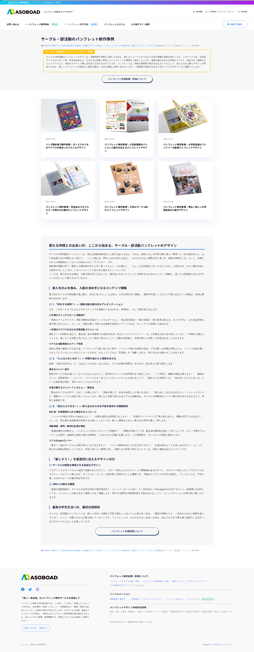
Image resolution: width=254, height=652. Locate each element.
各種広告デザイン (122, 585)
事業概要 (199, 12)
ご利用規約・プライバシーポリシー (221, 12)
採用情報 (244, 12)
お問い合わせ (13, 24)
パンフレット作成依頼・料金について (127, 79)
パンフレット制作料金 (42, 24)
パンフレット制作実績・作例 (156, 581)
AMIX (135, 622)
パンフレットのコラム (114, 24)
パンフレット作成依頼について (127, 531)
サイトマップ (200, 599)
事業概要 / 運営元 (118, 599)
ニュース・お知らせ (174, 599)
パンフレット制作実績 (82, 24)
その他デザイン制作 (140, 24)
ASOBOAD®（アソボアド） (222, 644)
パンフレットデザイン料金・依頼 (124, 581)
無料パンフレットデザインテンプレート (189, 581)
